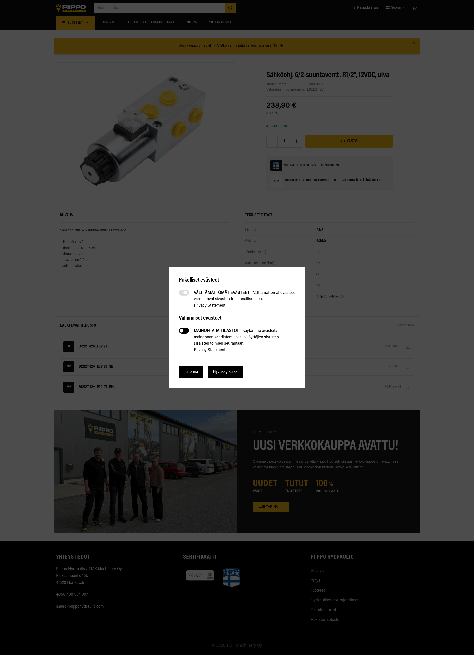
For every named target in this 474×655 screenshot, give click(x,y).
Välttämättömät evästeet (184, 293)
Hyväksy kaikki (225, 372)
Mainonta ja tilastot (184, 331)
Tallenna (191, 372)
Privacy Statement (209, 306)
